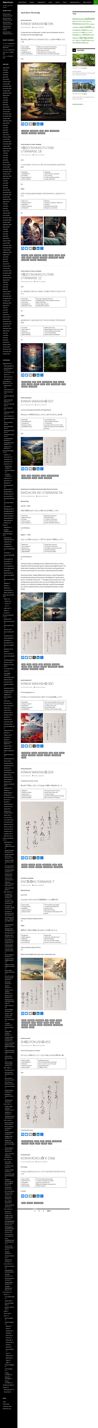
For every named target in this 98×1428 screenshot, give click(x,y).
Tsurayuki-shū (7, 822)
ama (23, 664)
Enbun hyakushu (8, 389)
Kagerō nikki (8, 1301)
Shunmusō (6, 799)
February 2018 (6, 291)
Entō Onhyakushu (8, 392)
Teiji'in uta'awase (9, 1005)
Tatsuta (47, 755)
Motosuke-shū (7, 721)
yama (41, 669)
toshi (80, 40)
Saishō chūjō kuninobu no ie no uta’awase (9, 1149)
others (30, 384)
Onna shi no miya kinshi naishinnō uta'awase (9, 977)
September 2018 (7, 277)
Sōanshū (6, 802)
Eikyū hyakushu (8, 385)
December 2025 (7, 86)
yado (40, 478)
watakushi (33, 133)
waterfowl (34, 669)
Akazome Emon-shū (9, 621)
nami (80, 32)
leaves (62, 753)
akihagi (24, 864)
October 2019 (6, 250)
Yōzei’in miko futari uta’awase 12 (37, 276)
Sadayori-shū (7, 746)
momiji (24, 755)
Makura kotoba (7, 366)
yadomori (42, 133)
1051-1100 (7, 1120)
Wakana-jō (8, 1358)
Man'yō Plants (7, 372)
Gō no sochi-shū (8, 653)
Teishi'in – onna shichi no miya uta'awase (9, 1015)
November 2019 (7, 247)
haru (79, 24)
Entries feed (6, 1404)
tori (63, 384)
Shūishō (6, 585)
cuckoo (84, 21)
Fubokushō (7, 542)
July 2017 (5, 307)
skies (81, 35)
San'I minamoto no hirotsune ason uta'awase (9, 1192)
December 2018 (7, 270)
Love (88, 26)
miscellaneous (77, 30)
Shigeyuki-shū (7, 777)
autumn (31, 864)
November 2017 (7, 298)
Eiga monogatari (9, 1318)
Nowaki (8, 1344)
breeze (39, 864)
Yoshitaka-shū (7, 833)
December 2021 (7, 192)
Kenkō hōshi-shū (8, 688)
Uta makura (7, 379)
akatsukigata (26, 382)
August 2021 (6, 201)
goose (34, 753)
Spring (83, 37)
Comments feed (7, 1406)
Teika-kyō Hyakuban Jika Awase (8, 1288)
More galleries (78, 104)
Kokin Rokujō (25, 1154)
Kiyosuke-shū (7, 703)
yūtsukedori (42, 259)
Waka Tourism (87, 2)
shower (43, 666)
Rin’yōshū (6, 570)
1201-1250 (7, 1264)
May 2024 (5, 130)
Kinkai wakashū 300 (37, 683)
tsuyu (34, 478)
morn (57, 1022)
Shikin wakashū (8, 779)
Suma (7, 1353)
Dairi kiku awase (9, 933)
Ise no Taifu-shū (8, 668)
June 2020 (5, 231)
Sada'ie (90, 32)
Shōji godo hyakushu (9, 418)
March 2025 (6, 107)
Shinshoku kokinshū (9, 498)
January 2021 (6, 215)
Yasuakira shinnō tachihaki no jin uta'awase (9, 1038)
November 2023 (7, 144)
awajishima (40, 1020)
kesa (41, 130)
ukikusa (24, 386)
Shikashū (6, 483)
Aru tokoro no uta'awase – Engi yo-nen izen (9, 901)
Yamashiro (48, 478)
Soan (31, 1130)
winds (32, 1027)
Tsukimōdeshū (7, 590)
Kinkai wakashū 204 (37, 772)
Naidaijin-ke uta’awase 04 (41, 492)
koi (78, 27)
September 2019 (7, 252)
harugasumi (26, 1022)
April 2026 (5, 77)
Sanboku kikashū (8, 758)
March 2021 (6, 210)
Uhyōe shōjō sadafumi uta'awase (8, 1033)
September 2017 (7, 303)
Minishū (6, 717)
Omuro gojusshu (8, 568)
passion (30, 1203)
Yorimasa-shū (7, 826)
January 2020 (6, 243)
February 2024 (6, 137)
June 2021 (5, 206)
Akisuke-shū (7, 629)
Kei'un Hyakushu (8, 408)
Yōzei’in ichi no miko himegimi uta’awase (8, 1063)
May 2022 (5, 185)
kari (51, 753)
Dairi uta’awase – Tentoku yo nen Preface (7, 27)
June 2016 (5, 335)
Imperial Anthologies (8, 450)
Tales (5, 1315)
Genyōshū (6, 552)
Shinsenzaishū (7, 496)
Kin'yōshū (6, 464)
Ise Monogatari (8, 1369)
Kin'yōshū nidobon (9, 470)
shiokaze (32, 1025)
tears (73, 40)
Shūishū (6, 522)
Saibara (5, 610)
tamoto (39, 867)
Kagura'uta (6, 608)
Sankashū (6, 768)
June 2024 (5, 127)
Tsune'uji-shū (7, 817)
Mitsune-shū (7, 719)
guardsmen (34, 130)
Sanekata (75, 35)
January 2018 (6, 294)
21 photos (84, 68)
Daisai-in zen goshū (9, 645)
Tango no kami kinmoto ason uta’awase (9, 1155)
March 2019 (6, 264)
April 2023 (5, 160)
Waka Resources (74, 2)
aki (73, 19)
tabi (47, 130)
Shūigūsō (6, 583)
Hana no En (8, 1335)
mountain (56, 664)
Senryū (5, 612)
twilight (25, 1143)
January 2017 (6, 319)
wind (74, 43)
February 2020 (6, 240)
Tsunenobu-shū (8, 820)
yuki (50, 1143)
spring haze (48, 1025)
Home (50, 2)
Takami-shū (7, 815)
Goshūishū (6, 459)
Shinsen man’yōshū (9, 575)
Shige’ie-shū (7, 775)
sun (48, 384)
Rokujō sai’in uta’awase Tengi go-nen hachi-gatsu (10, 1142)
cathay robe (26, 753)
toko (61, 257)
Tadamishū (6, 809)
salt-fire (24, 1025)
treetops (25, 669)
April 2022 (5, 187)
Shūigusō (6, 790)
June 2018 (5, 284)
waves (92, 40)
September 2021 (7, 199)
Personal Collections (8, 615)
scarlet (40, 755)
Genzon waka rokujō (9, 555)
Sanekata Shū (7, 765)
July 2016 (5, 333)
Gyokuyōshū (7, 461)
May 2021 (5, 208)
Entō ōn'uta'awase (27, 878)
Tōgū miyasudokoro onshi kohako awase (9, 883)
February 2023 (6, 164)
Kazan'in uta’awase (10, 1086)
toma (61, 666)
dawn (51, 255)
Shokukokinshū (8, 513)
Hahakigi (8, 1333)
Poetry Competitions (8, 838)
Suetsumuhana (9, 1349)
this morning (55, 130)
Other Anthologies (7, 533)
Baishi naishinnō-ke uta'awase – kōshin (9, 1128)
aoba (29, 664)
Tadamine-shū (7, 806)
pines (86, 32)
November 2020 (7, 220)
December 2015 (7, 349)
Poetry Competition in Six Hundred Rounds (9, 1240)
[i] (50, 410)
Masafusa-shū (7, 712)
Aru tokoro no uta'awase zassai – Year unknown (9, 913)
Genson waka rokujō (9, 548)
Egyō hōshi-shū (8, 649)
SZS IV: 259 (11, 43)
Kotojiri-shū (7, 710)
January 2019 (6, 268)
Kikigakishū (7, 694)
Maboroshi (8, 1340)
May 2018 (5, 287)
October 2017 (6, 300)
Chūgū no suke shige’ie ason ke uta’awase (9, 1217)
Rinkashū (6, 739)
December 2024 (7, 114)
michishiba (36, 475)
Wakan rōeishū (7, 592)
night (83, 32)
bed (31, 255)
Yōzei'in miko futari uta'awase (31, 144)
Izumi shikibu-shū (8, 677)
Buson (6, 603)
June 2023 (5, 155)
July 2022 (5, 180)
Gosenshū (6, 457)
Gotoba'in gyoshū (8, 660)
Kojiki (5, 1311)
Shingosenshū (7, 489)
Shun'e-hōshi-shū (8, 797)
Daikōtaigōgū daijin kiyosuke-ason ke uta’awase (9, 1222)
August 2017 (6, 305)
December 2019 (7, 245)
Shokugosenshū (8, 509)
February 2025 (6, 109)
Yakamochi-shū (8, 824)
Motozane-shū (7, 724)
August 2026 (6, 67)
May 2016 (5, 337)
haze (33, 1022)
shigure (36, 666)
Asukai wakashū (8, 638)
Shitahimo (44, 257)
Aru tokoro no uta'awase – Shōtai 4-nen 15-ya (9, 907)
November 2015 (7, 351)
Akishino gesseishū (9, 625)
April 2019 (5, 261)
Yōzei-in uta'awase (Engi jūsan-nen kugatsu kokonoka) (9, 1044)
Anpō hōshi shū (8, 636)
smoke (40, 1025)
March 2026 (6, 79)
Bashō (6, 601)
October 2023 (6, 146)
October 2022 (6, 174)
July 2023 (5, 153)
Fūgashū (6, 454)
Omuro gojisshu (8, 566)
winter (78, 43)
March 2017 (6, 314)
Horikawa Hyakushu (9, 396)
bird (39, 382)
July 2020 (5, 229)
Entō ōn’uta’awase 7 (37, 881)
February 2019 (6, 266)
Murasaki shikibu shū (9, 726)
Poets (64, 2)
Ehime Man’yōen (77, 97)
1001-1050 (7, 1104)
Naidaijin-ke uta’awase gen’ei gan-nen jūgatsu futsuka (39, 489)
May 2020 (5, 234)
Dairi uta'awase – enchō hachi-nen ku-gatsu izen (9, 940)
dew (23, 475)
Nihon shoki (7, 1313)
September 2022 (7, 176)
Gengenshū (7, 544)
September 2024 (7, 120)
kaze (54, 864)
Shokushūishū (7, 520)
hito (87, 24)
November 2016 (7, 324)
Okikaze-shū (7, 735)
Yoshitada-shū (7, 831)
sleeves (32, 867)
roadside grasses (53, 475)
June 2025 (5, 100)
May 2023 (5, 157)
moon (84, 30)
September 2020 (7, 224)
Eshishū (6, 651)
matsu (93, 27)
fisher (35, 664)
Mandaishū (7, 563)
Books (31, 2)
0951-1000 (7, 1068)
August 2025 (6, 95)
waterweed (33, 386)
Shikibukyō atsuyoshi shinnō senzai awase (9, 1001)
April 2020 (5, 236)
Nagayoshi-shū (7, 730)
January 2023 (6, 167)
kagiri (57, 255)
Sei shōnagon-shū (8, 772)
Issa (6, 606)
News (4, 525)
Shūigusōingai (7, 792)
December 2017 (7, 296)
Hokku (5, 599)
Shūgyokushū (25, 1038)
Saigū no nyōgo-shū (9, 750)
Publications (7, 527)
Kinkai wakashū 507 (37, 401)
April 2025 (5, 104)
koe (23, 257)
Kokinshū (6, 478)
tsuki (84, 40)
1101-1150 (7, 1159)
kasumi (40, 1022)
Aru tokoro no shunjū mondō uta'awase (8, 895)
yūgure (44, 1143)
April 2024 (5, 132)
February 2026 (6, 81)
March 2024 (6, 134)
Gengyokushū (7, 546)
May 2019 (5, 259)
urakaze (24, 1027)
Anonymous (80, 19)
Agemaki (8, 1326)
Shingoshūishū (7, 491)
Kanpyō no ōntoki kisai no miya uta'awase (9, 856)
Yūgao (7, 1360)
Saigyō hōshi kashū (8, 754)
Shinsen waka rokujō (9, 579)
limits (29, 257)
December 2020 (7, 217)
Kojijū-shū (6, 708)
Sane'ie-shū (7, 761)
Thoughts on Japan (7, 1385)
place (43, 475)
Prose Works (6, 1292)
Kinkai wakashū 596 (37, 24)
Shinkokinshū (7, 494)
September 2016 (7, 328)
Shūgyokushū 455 (35, 1042)
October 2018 (6, 275)
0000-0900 (7, 842)
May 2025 (5, 102)
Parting (35, 257)
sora (77, 38)
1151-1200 (7, 1209)
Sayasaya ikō (7, 770)
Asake (24, 1020)
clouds (80, 21)
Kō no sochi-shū (8, 705)
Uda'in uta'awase (9, 1027)
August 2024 (6, 123)
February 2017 (6, 317)
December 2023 (7, 141)
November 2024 (7, 116)
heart (83, 24)
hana (74, 23)
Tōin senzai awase (9, 1019)
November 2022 (7, 171)
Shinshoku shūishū (8, 502)
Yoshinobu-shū (7, 829)
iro (73, 27)
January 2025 (6, 111)
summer (90, 38)
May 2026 (5, 74)
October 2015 (6, 354)
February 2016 (6, 344)
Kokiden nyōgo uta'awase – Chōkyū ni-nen (8, 1108)
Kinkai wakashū (26, 20)
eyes (55, 382)
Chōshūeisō (7, 640)
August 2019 (6, 254)
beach (52, 1020)
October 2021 (6, 197)
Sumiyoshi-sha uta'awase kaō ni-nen (9, 1247)
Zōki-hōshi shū (7, 836)
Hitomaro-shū (7, 662)
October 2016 (6, 326)
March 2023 (6, 162)
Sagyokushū (7, 748)
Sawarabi (8, 1347)
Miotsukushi (9, 1342)
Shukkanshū (7, 795)
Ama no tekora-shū (9, 631)
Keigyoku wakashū (8, 684)
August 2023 (6, 150)
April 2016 (5, 340)
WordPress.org (7, 1408)
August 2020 (6, 227)
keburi (46, 1022)
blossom (75, 21)
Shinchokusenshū (8, 485)
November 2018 (7, 273)
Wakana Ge (8, 1355)
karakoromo (43, 753)
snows (48, 1141)
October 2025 (6, 91)
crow (45, 255)
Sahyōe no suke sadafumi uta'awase (9, 991)
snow (92, 35)
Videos (5, 1387)
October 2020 (6, 222)
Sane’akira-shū (7, 763)
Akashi (7, 1328)
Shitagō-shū (7, 781)
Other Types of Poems (8, 595)
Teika (77, 40)
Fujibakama (9, 1330)
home (36, 1141)
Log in (4, 1401)
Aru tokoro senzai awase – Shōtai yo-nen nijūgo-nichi (9, 919)
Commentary (41, 2)
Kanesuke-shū (7, 682)
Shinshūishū (7, 506)
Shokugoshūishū (8, 511)
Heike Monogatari (9, 1365)
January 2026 (6, 84)
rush (30, 666)
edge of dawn (47, 382)
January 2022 (6, 190)
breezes (59, 1020)
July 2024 (5, 125)
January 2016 (6, 347)
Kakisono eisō (7, 679)
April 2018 (5, 289)
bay (47, 1020)
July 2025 (5, 97)
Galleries (80, 50)
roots (37, 384)
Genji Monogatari (9, 1322)
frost (90, 21)
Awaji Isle (31, 1020)
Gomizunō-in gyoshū (9, 656)
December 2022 (7, 169)
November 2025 (7, 88)
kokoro (82, 27)
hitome (61, 382)
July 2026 (5, 70)
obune (24, 666)
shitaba (24, 867)
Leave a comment (39, 27)
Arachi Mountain (27, 1141)
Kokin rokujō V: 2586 (38, 1158)
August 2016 (6, 330)
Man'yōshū (7, 561)
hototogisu (91, 24)
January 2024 (6, 139)
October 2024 (6, 118)
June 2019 (5, 257)
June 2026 (5, 72)
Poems (57, 2)
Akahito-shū (7, 619)
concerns (25, 130)
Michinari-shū (7, 715)
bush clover (47, 864)
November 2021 (7, 194)
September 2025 (7, 93)
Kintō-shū (6, 701)
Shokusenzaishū (8, 516)
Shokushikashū (8, 518)
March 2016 (6, 342)
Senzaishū (6, 480)
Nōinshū (6, 732)
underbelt (25, 259)
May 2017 (5, 312)
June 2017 (5, 310)
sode (74, 38)
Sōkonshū (6, 588)
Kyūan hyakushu (8, 416)
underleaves (58, 867)
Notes (5, 374)
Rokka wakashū (8, 573)
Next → (49, 1211)
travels (24, 133)
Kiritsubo (8, 1337)
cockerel (38, 255)
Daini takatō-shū (8, 642)
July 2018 (5, 282)
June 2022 (5, 183)
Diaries (5, 1294)
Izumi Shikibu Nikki (9, 1296)
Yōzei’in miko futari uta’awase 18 (37, 149)
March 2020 (6, 238)
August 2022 (6, 178)
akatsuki (25, 255)
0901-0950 (7, 892)
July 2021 (5, 204)
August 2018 (6, 280)
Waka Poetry (8, 2)
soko (42, 384)
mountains (75, 32)
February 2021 (6, 213)
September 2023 (7, 148)
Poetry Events (7, 377)
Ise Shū (5, 671)
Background (22, 2)
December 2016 (7, 321)
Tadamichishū (7, 804)
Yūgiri (7, 1362)
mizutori (47, 664)
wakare (33, 259)
